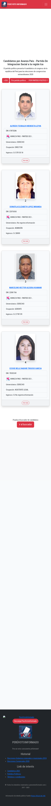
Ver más (25, 160)
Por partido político (18, 80)
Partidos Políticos (14, 774)
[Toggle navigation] (45, 4)
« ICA (6, 80)
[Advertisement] (25, 34)
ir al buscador (25, 424)
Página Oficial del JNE (38, 796)
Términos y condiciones (16, 777)
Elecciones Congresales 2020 (18, 761)
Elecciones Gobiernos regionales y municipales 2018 (27, 758)
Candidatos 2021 (13, 771)
